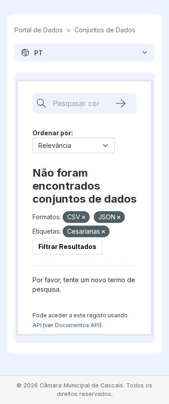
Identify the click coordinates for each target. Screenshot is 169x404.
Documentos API (77, 325)
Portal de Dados (38, 30)
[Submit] (121, 103)
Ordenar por (51, 133)
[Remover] (83, 217)
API (36, 325)
